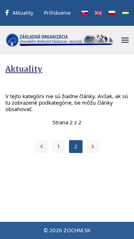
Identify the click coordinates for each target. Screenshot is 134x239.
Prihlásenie (57, 12)
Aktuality (23, 12)
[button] (125, 40)
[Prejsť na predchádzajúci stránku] (41, 146)
